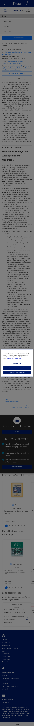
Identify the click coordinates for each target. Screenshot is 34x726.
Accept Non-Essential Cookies (17, 368)
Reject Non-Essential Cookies (17, 372)
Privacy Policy (10, 358)
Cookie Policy (18, 358)
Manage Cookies (17, 363)
